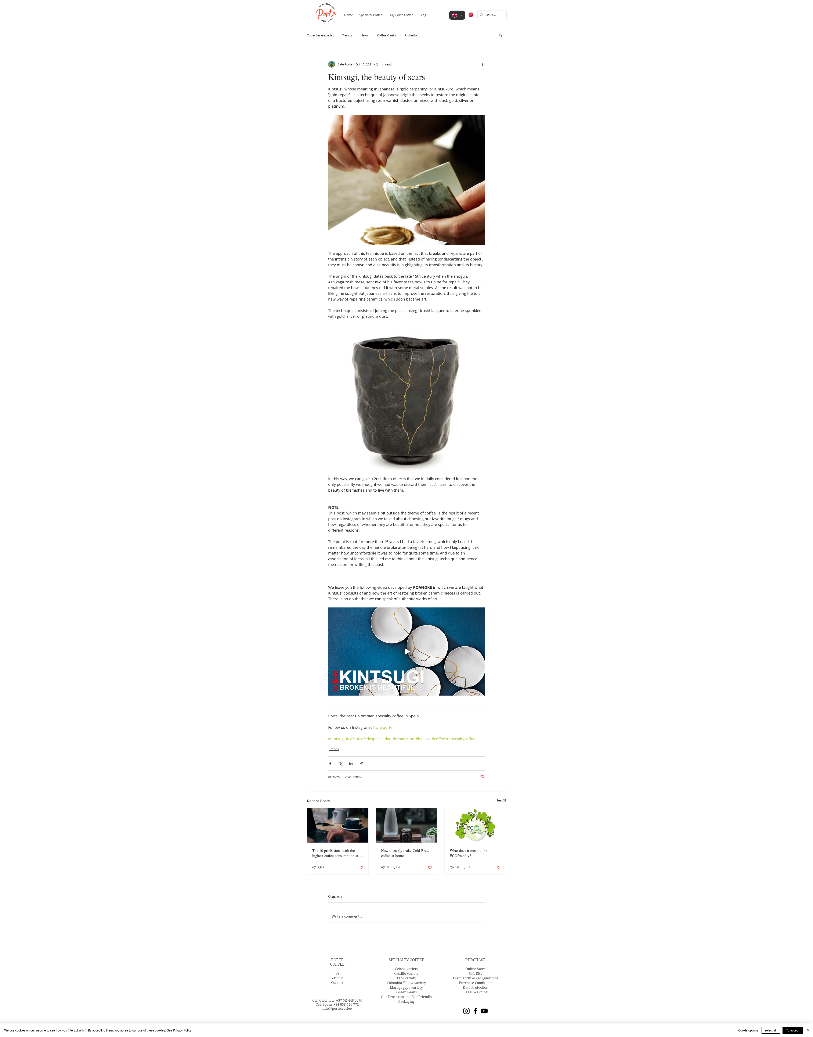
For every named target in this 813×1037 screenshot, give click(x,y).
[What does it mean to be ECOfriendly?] (475, 825)
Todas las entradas (320, 35)
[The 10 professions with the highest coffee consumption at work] (337, 825)
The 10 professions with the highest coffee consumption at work (335, 853)
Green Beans (406, 992)
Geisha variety (406, 969)
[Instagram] (466, 1011)
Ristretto (411, 35)
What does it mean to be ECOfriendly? (468, 853)
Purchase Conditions (475, 983)
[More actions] (482, 64)
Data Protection (475, 988)
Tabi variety (406, 978)
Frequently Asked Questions (475, 978)
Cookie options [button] (748, 1030)
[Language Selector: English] (457, 15)
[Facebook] (475, 1011)
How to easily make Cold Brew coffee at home (405, 853)
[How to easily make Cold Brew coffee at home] (406, 825)
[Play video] (406, 651)
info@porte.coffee (337, 1008)
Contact (337, 983)
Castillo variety (406, 974)
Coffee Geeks (386, 35)
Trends (347, 35)
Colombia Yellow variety (406, 983)
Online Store (475, 969)
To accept (792, 1030)
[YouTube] (484, 1011)
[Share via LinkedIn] (351, 763)
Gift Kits (475, 974)
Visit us (337, 978)
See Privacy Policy (179, 1030)
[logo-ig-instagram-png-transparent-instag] (470, 14)
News (365, 35)
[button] (501, 35)
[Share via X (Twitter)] (341, 763)
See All (501, 800)
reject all (770, 1030)
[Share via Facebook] (330, 763)
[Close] (807, 1030)
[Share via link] (361, 763)
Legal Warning (475, 992)
